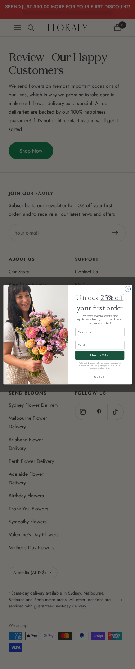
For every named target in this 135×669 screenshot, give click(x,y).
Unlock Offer (99, 355)
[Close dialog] (127, 289)
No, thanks (99, 377)
